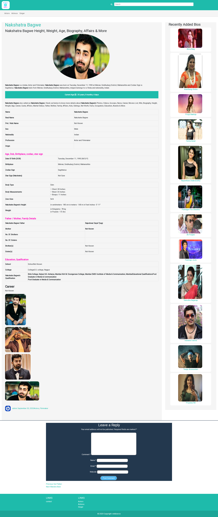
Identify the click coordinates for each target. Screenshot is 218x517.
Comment (86, 454)
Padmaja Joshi (191, 260)
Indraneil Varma (191, 340)
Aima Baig (191, 49)
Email (93, 466)
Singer (22, 13)
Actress (14, 13)
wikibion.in (116, 514)
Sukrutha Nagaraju (191, 300)
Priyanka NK (191, 403)
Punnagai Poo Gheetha (191, 209)
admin (14, 408)
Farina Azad (190, 141)
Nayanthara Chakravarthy (190, 181)
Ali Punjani (191, 235)
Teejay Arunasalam (190, 369)
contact (49, 501)
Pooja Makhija (190, 114)
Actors (7, 13)
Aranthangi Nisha (190, 89)
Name (93, 460)
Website (93, 472)
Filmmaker (44, 408)
